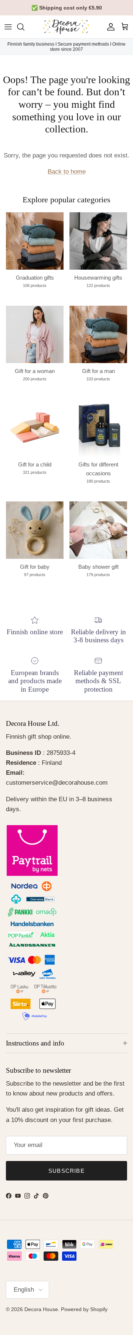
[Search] (24, 27)
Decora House (41, 1309)
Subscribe (66, 1171)
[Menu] (8, 27)
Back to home (67, 171)
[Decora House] (66, 27)
